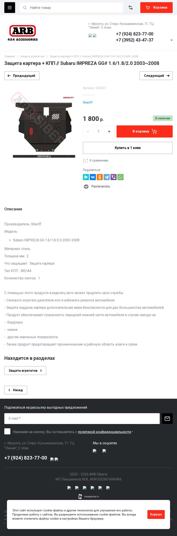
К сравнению (99, 160)
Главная (9, 56)
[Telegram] (107, 177)
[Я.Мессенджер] (86, 177)
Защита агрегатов (32, 56)
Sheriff (88, 102)
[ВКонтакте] (93, 177)
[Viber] (114, 177)
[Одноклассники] (100, 177)
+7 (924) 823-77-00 (134, 34)
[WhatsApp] (120, 177)
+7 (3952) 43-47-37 (134, 40)
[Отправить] (167, 418)
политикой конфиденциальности (104, 432)
